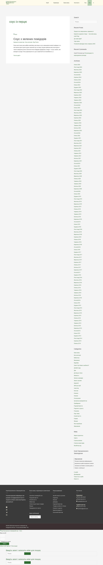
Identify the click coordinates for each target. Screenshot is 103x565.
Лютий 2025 (77, 74)
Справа (76, 418)
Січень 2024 (77, 85)
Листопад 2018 (78, 229)
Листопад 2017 (78, 254)
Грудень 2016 (77, 275)
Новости (76, 479)
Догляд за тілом (78, 373)
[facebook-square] (7, 507)
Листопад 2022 (78, 110)
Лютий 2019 (77, 221)
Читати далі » (16, 55)
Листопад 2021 (78, 140)
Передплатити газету (35, 508)
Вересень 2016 (78, 282)
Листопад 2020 (78, 171)
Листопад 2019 (78, 199)
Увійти (75, 438)
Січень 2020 (77, 194)
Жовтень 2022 (78, 112)
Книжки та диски (57, 508)
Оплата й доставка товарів (36, 504)
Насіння (55, 499)
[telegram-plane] (7, 512)
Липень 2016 (77, 287)
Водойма (76, 363)
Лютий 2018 (77, 247)
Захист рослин (78, 380)
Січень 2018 (77, 249)
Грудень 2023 (77, 87)
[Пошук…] (15, 553)
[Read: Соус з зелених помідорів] (15, 34)
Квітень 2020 (77, 186)
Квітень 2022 (77, 128)
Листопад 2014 (78, 338)
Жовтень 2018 (78, 232)
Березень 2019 (78, 219)
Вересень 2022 (78, 115)
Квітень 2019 (77, 216)
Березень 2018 (78, 244)
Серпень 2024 (77, 77)
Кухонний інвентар (58, 512)
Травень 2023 (77, 100)
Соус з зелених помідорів (29, 39)
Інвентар (76, 388)
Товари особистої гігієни (59, 506)
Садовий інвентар (57, 504)
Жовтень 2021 (78, 143)
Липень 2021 (77, 150)
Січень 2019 (77, 224)
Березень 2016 (78, 297)
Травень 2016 (77, 292)
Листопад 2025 (78, 67)
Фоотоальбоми (78, 423)
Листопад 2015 (78, 308)
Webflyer (14, 527)
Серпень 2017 (77, 262)
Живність (76, 375)
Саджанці (55, 497)
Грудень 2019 (77, 196)
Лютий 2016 (77, 300)
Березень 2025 (78, 72)
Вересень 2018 (78, 234)
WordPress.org (77, 445)
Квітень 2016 (77, 295)
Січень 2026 (77, 64)
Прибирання (77, 403)
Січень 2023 (77, 107)
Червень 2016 (77, 290)
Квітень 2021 (77, 158)
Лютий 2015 (77, 330)
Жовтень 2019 (78, 201)
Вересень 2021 (78, 145)
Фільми (76, 421)
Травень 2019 (77, 214)
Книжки (76, 393)
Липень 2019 (77, 209)
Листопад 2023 (78, 90)
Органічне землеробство (80, 401)
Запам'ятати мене (6, 541)
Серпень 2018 (77, 237)
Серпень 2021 (77, 148)
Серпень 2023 (77, 95)
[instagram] (7, 510)
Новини (76, 395)
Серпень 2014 (77, 341)
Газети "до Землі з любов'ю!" (81, 365)
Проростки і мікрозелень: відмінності (84, 31)
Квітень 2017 (77, 267)
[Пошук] (27, 553)
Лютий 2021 (77, 163)
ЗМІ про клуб (77, 385)
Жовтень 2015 (78, 310)
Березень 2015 (78, 328)
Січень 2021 (77, 166)
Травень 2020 (77, 183)
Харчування (77, 426)
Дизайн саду (77, 368)
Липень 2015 (77, 318)
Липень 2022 (77, 120)
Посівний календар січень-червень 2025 (84, 43)
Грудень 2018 (77, 227)
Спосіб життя (77, 416)
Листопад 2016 (78, 277)
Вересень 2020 (78, 176)
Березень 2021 (78, 161)
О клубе (76, 472)
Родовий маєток (78, 406)
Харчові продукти (57, 510)
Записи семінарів (78, 378)
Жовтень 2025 (78, 69)
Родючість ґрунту (78, 408)
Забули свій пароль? (5, 546)
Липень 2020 (77, 178)
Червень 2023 (77, 97)
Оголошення (77, 398)
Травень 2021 (77, 156)
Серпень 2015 (77, 315)
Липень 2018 (77, 239)
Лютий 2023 (77, 105)
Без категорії (28, 42)
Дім (75, 370)
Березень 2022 (78, 130)
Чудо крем (77, 41)
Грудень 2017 (77, 252)
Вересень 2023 (78, 92)
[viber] (7, 515)
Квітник (76, 390)
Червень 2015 (77, 320)
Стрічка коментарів (79, 443)
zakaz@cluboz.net (82, 501)
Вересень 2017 (78, 259)
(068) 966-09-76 (81, 499)
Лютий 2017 (77, 272)
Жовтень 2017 (78, 257)
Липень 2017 (77, 265)
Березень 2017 (78, 270)
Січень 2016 (77, 303)
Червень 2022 (77, 123)
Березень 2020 (78, 189)
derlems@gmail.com (83, 508)
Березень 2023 (78, 102)
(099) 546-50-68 (81, 497)
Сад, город (76, 413)
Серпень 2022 (77, 118)
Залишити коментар (18, 42)
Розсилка (76, 411)
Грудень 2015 (77, 305)
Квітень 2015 (77, 325)
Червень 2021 (77, 153)
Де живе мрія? (78, 38)
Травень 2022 (77, 125)
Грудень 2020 (77, 168)
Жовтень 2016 (78, 280)
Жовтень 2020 (78, 173)
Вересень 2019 (78, 204)
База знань (77, 352)
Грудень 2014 (77, 335)
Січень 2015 (77, 333)
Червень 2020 (77, 181)
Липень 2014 (77, 343)
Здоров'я (76, 383)
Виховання (77, 360)
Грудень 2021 (77, 138)
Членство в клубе (78, 476)
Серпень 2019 (77, 206)
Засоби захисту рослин (59, 495)
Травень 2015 (77, 323)
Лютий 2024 (77, 82)
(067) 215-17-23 (81, 506)
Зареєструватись (78, 435)
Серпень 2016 (77, 285)
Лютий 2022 (77, 133)
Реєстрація (14, 546)
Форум (31, 506)
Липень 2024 (77, 80)
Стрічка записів (78, 440)
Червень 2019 (77, 211)
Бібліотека (76, 357)
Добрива (55, 502)
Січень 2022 (77, 135)
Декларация (77, 474)
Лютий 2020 (77, 191)
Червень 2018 (77, 242)
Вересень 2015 (78, 313)
